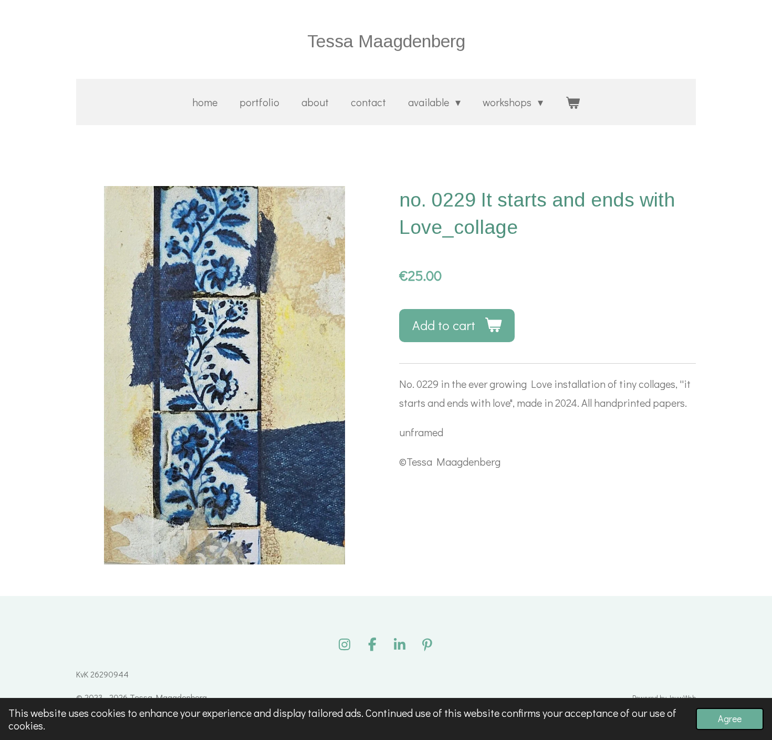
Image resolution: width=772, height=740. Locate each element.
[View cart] (572, 102)
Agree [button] (730, 718)
